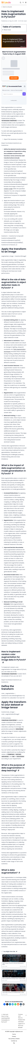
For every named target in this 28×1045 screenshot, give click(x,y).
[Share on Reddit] (18, 1004)
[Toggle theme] (25, 86)
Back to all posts (7, 7)
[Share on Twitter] (7, 1004)
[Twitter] (14, 1043)
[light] (20, 2)
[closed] (26, 2)
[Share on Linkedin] (10, 1004)
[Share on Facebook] (4, 1004)
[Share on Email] (23, 1004)
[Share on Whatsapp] (15, 1004)
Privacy (14, 1036)
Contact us (14, 1041)
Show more (7, 30)
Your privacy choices (14, 1038)
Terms (14, 1034)
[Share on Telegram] (13, 1004)
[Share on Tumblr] (21, 1004)
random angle (8, 189)
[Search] (23, 2)
